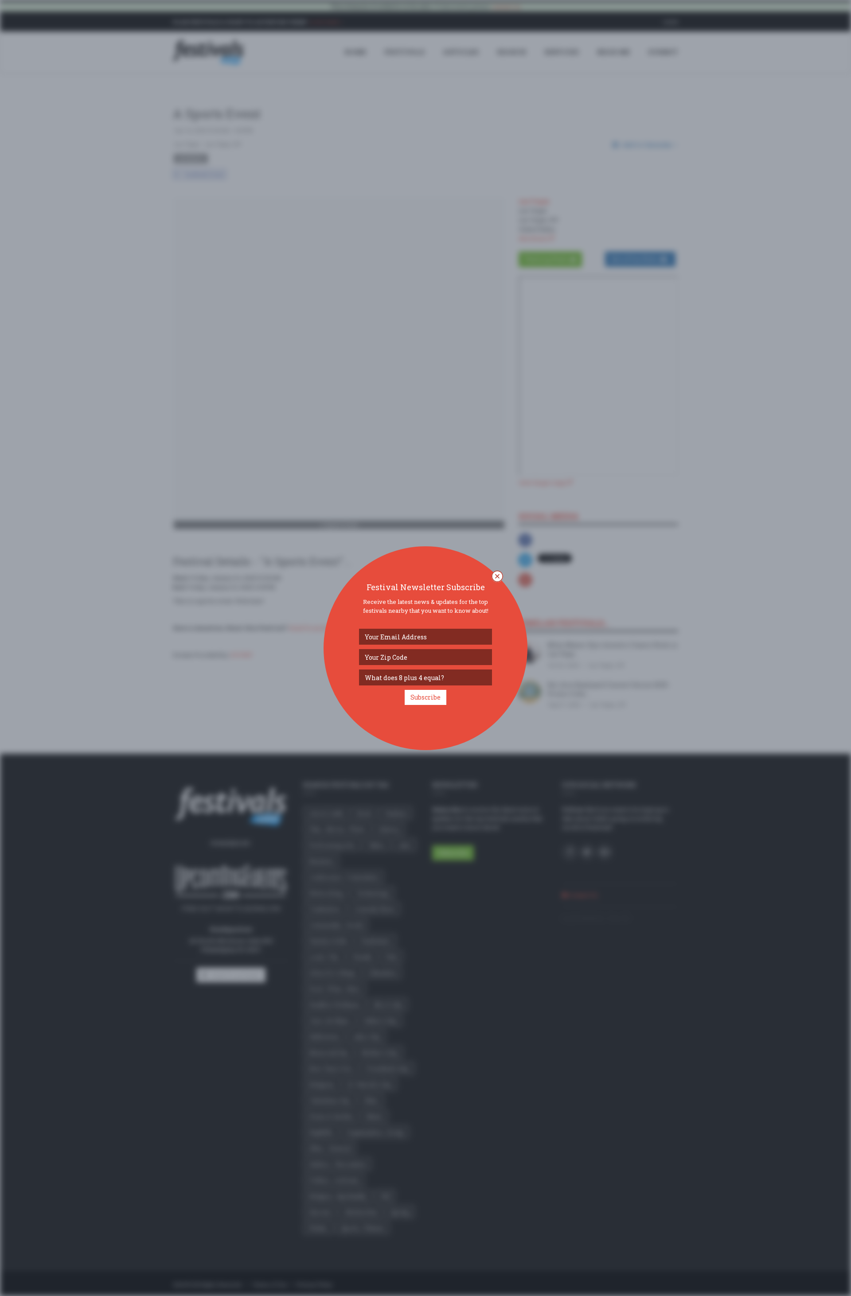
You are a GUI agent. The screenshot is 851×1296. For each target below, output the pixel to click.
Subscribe (425, 697)
